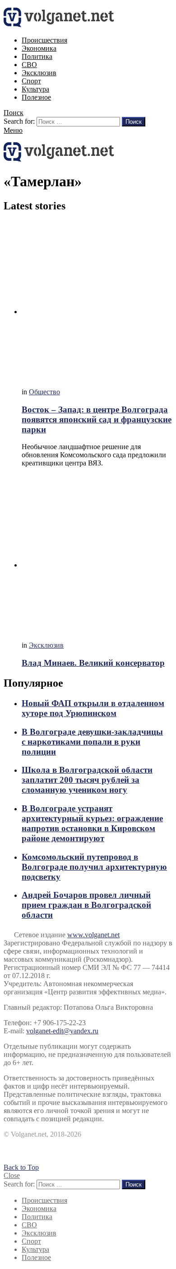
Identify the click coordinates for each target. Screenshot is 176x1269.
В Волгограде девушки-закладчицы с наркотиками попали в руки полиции (92, 741)
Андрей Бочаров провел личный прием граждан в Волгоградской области (86, 905)
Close (12, 1175)
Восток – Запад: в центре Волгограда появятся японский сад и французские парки (96, 419)
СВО (29, 64)
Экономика (39, 48)
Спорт (31, 81)
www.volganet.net (93, 935)
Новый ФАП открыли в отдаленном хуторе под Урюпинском (93, 708)
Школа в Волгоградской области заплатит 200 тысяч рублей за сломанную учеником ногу (87, 779)
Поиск (133, 121)
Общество (44, 392)
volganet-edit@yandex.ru (62, 1031)
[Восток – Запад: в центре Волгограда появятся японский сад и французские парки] (97, 301)
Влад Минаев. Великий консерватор (93, 663)
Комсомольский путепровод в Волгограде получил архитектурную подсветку (94, 867)
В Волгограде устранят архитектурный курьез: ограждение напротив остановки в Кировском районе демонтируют (92, 823)
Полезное (36, 97)
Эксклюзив (39, 73)
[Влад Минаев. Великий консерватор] (97, 554)
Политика (37, 56)
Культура (35, 89)
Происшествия (44, 40)
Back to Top (21, 1167)
